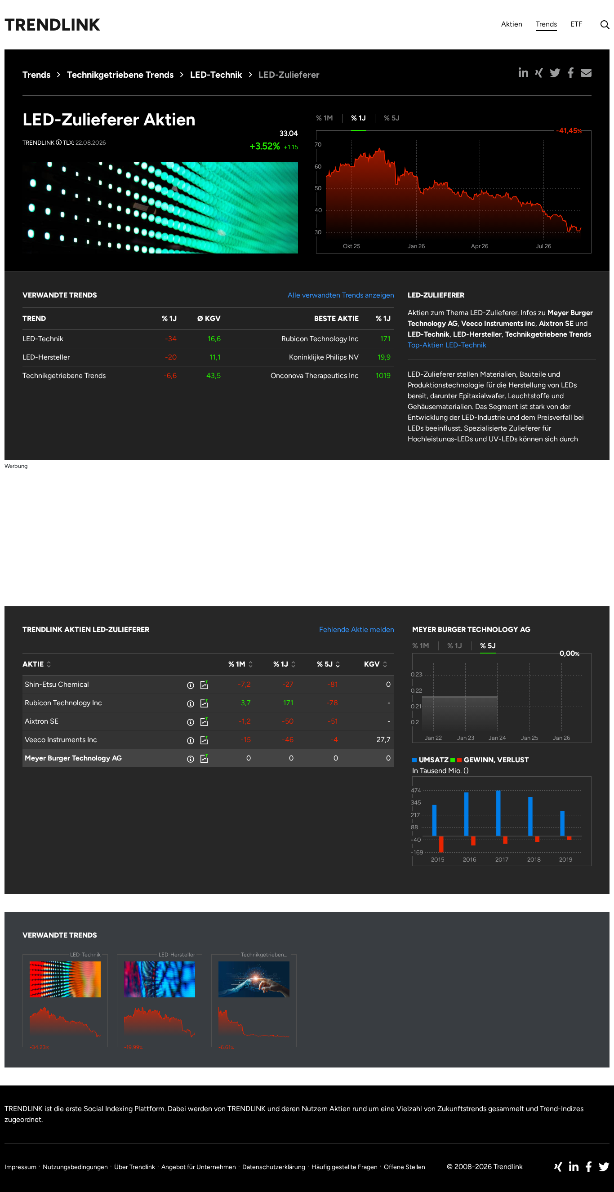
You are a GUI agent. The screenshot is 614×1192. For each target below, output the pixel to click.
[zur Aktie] (203, 684)
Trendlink (52, 25)
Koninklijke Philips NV (324, 357)
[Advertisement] (307, 534)
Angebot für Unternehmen (198, 1167)
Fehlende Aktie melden (356, 629)
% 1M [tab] (324, 118)
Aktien (511, 24)
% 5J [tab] (392, 118)
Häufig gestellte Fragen (344, 1167)
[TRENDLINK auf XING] (558, 1166)
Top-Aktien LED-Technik (447, 345)
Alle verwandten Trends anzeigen (341, 295)
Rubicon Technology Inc (320, 338)
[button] (523, 72)
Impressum (20, 1167)
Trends (546, 25)
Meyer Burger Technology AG (73, 758)
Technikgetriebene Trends (120, 74)
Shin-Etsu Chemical (57, 684)
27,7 (384, 739)
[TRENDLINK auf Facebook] (588, 1166)
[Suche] (603, 24)
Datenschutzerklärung (273, 1167)
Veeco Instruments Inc (61, 739)
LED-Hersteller (46, 357)
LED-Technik (216, 74)
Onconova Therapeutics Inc (315, 375)
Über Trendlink (134, 1167)
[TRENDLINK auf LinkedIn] (573, 1166)
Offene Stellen (404, 1167)
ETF (576, 24)
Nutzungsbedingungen (75, 1167)
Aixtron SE (41, 721)
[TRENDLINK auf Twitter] (604, 1166)
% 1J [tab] (358, 118)
